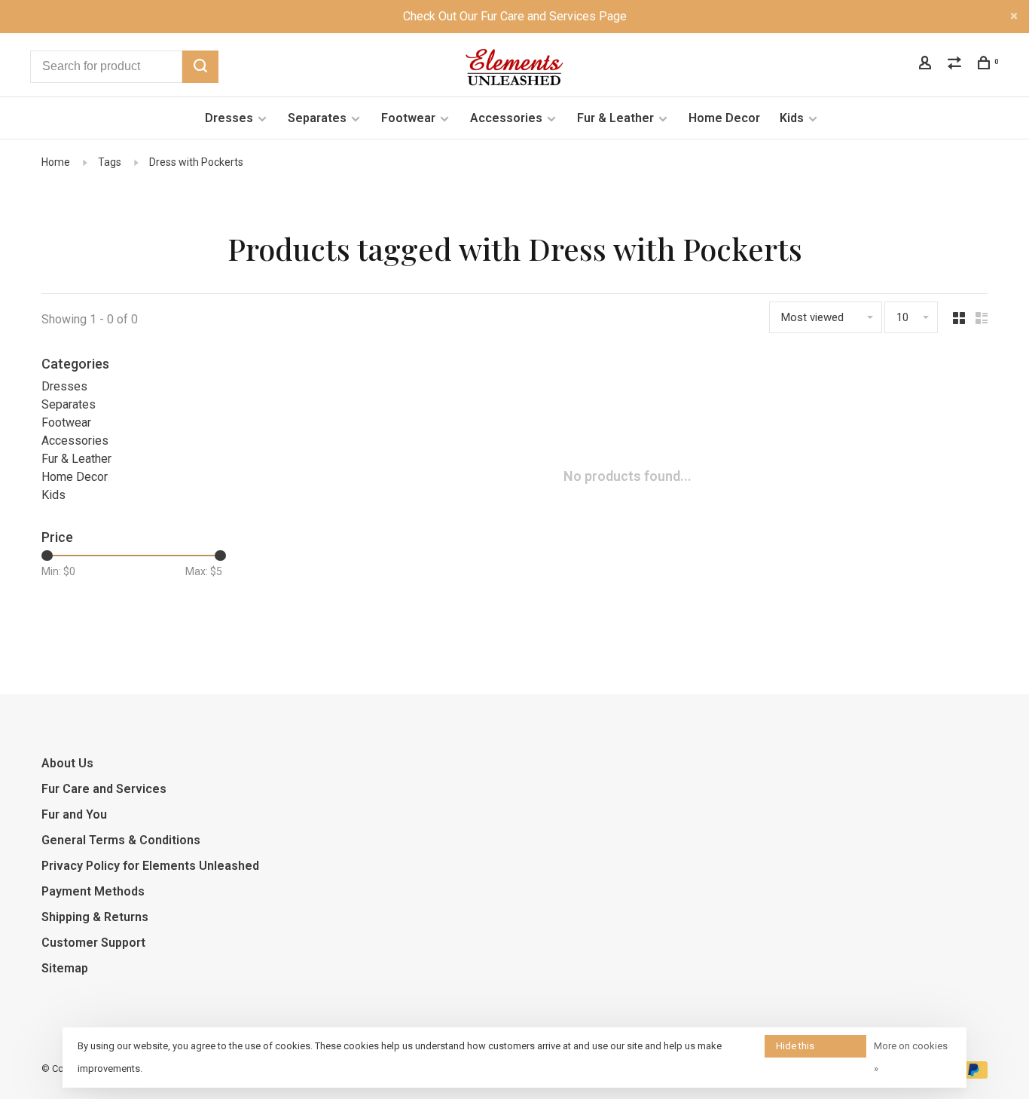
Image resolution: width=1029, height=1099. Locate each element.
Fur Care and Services (103, 789)
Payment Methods (93, 891)
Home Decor (724, 118)
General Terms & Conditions (120, 840)
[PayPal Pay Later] (974, 1074)
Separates (317, 118)
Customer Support (93, 942)
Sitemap (64, 968)
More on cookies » (911, 1057)
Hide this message (796, 1049)
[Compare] (956, 65)
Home (55, 162)
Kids (792, 118)
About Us (67, 763)
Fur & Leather (615, 118)
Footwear (408, 118)
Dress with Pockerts (196, 162)
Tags (109, 162)
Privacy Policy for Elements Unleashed (150, 866)
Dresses (229, 118)
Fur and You (74, 814)
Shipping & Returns (94, 917)
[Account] (927, 65)
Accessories (506, 118)
